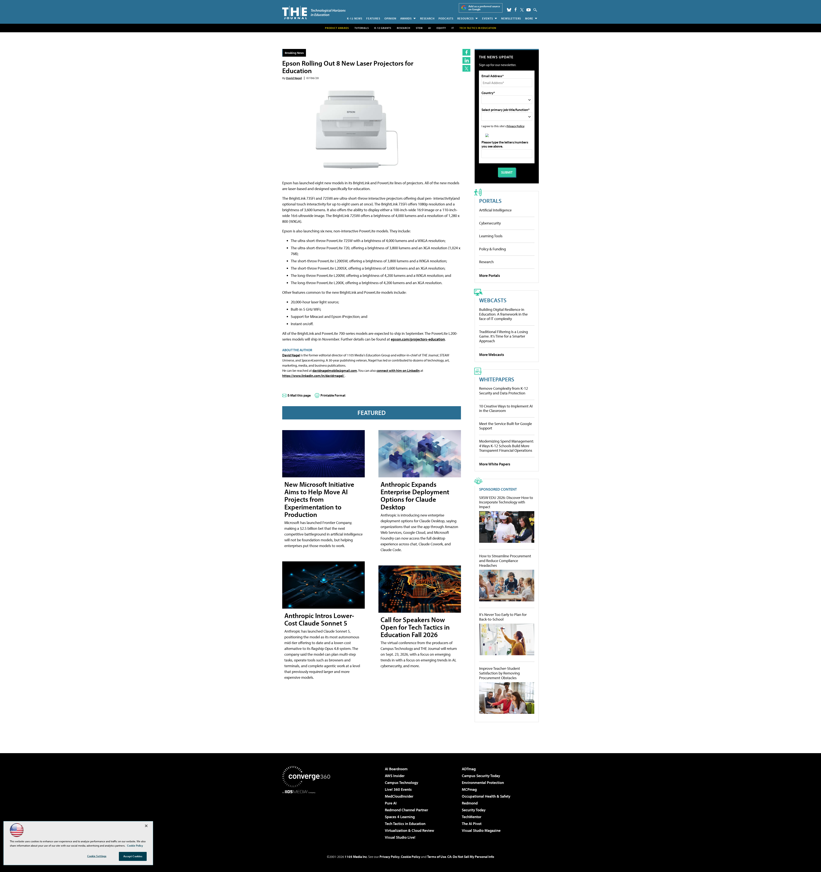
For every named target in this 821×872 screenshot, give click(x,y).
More (529, 18)
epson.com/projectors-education (418, 339)
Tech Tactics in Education (405, 823)
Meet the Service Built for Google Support (505, 426)
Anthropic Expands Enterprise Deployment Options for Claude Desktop (415, 495)
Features (373, 18)
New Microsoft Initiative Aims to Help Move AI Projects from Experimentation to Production (319, 499)
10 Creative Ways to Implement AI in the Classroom (506, 408)
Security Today (474, 809)
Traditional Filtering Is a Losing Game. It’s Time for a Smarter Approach (503, 336)
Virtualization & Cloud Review (409, 830)
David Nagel (294, 78)
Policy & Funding (492, 248)
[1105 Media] (308, 815)
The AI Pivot (471, 823)
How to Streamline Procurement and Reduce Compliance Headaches (505, 561)
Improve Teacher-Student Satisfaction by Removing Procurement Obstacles (499, 673)
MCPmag (469, 789)
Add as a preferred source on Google (484, 8)
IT (453, 28)
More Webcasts (491, 354)
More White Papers (494, 464)
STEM (419, 28)
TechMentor (471, 816)
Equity (441, 28)
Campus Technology (401, 782)
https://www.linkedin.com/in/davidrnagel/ (313, 375)
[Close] (146, 826)
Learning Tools (490, 235)
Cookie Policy (410, 856)
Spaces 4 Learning (400, 816)
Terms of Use (436, 856)
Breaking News (294, 53)
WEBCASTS (492, 300)
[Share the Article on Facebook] (466, 52)
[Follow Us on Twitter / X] (522, 10)
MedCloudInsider (399, 796)
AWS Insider (395, 775)
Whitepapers (496, 379)
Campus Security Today (481, 775)
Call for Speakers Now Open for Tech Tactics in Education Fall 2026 (415, 627)
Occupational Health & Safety (486, 796)
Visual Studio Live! (400, 837)
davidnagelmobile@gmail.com (334, 370)
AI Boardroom (396, 768)
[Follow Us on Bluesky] (509, 10)
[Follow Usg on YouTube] (528, 10)
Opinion (390, 18)
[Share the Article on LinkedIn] (466, 60)
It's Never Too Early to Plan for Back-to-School (503, 616)
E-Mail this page (299, 395)
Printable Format (333, 395)
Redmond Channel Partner (406, 809)
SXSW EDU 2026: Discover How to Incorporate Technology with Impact (506, 502)
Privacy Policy (515, 126)
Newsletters (511, 18)
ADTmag (469, 768)
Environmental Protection (483, 782)
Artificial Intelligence (495, 210)
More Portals (489, 275)
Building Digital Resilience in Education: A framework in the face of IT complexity (503, 314)
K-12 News (354, 18)
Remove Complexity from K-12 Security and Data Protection (503, 390)
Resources (465, 18)
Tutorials (361, 28)
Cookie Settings (96, 856)
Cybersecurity (490, 223)
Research (427, 18)
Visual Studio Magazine (481, 830)
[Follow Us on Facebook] (516, 9)
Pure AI (391, 803)
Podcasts (446, 18)
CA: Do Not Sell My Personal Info (470, 856)
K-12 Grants (382, 28)
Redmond (470, 803)
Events (487, 18)
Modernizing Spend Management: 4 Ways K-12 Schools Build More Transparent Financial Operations (506, 446)
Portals (490, 200)
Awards (406, 18)
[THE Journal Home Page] (314, 12)
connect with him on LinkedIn (398, 370)
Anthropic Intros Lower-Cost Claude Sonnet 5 (319, 619)
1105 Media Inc (356, 856)
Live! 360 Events (398, 789)
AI (429, 28)
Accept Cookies (132, 856)
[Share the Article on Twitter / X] (466, 68)
